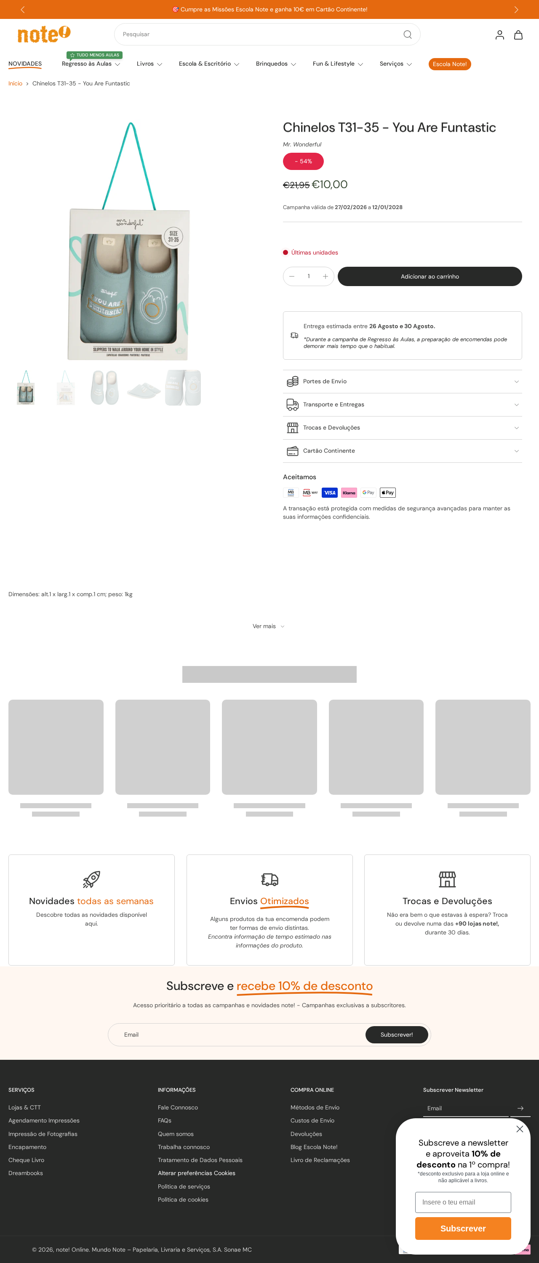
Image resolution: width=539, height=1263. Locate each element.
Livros (145, 63)
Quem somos (176, 1134)
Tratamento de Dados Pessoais (200, 1160)
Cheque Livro (26, 1160)
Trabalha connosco (184, 1147)
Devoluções (306, 1134)
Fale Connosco (178, 1107)
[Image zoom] (132, 242)
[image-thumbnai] (26, 388)
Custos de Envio (312, 1120)
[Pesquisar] (408, 34)
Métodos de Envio (315, 1107)
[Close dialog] (519, 1129)
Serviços (391, 63)
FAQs (164, 1120)
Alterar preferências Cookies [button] (196, 1173)
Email (434, 1108)
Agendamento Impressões (44, 1120)
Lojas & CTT (24, 1107)
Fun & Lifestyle (334, 63)
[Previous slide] (22, 9)
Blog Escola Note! (314, 1147)
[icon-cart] (518, 34)
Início (15, 83)
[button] (430, 276)
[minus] (291, 276)
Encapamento (27, 1147)
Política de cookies (183, 1199)
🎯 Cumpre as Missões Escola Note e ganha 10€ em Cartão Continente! (270, 9)
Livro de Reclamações (320, 1160)
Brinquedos (272, 63)
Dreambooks (25, 1173)
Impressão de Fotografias (42, 1134)
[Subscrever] (520, 1108)
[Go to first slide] (516, 9)
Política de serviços (184, 1186)
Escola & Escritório (205, 63)
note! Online (72, 1249)
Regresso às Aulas (87, 63)
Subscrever (463, 1228)
